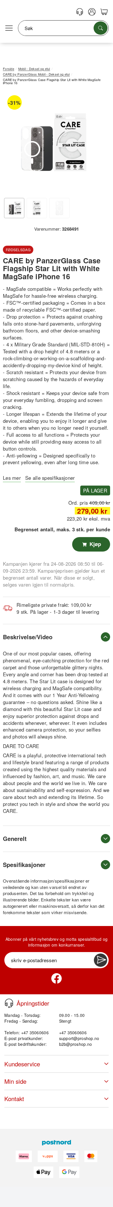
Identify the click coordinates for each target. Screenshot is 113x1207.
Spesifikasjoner (24, 864)
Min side (15, 1081)
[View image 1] (14, 208)
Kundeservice (22, 1064)
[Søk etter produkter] (100, 28)
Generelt (15, 838)
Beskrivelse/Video (27, 637)
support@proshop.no (79, 1038)
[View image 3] (59, 208)
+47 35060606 (73, 1032)
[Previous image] (11, 143)
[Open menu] (9, 28)
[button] (54, 142)
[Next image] (97, 143)
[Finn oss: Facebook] (56, 978)
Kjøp (94, 544)
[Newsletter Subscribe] (100, 960)
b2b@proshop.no (75, 1044)
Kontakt (14, 1098)
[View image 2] (37, 208)
